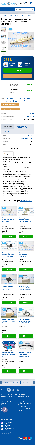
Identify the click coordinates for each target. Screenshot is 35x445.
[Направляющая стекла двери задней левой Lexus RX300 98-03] (26, 346)
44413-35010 (16, 382)
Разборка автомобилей (24, 403)
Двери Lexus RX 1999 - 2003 (13, 98)
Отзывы (3, 405)
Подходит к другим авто (10, 109)
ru (30, 3)
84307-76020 (26, 382)
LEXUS (30, 135)
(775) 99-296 (8, 426)
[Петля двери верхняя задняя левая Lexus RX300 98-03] (26, 246)
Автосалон (21, 405)
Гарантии (3, 403)
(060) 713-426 (8, 423)
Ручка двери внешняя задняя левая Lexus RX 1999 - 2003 (18, 100)
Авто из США (21, 401)
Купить (18, 70)
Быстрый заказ (17, 76)
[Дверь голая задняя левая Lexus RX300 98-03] (9, 346)
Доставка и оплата (6, 401)
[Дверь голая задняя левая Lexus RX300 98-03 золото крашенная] (26, 279)
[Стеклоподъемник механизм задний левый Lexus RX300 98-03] (26, 211)
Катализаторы (22, 406)
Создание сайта (5, 443)
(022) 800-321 (9, 429)
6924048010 (30, 116)
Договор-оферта (5, 433)
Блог (19, 412)
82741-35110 (7, 382)
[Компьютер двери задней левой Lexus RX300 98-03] (9, 279)
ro (33, 3)
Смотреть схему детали (10, 104)
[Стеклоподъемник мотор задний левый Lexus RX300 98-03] (9, 246)
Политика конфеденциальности (10, 432)
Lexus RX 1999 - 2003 (25, 138)
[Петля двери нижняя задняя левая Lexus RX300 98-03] (9, 211)
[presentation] (9, 41)
